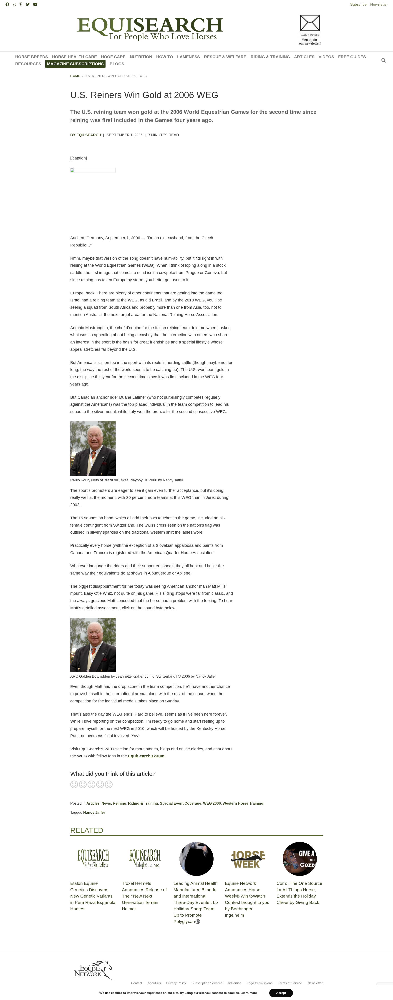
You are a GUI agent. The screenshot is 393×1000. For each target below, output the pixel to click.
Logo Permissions (259, 983)
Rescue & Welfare (225, 56)
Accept (281, 993)
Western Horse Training (243, 803)
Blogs (117, 63)
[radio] (74, 785)
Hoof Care (113, 56)
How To (164, 56)
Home (75, 76)
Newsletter (379, 4)
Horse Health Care (74, 56)
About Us (154, 983)
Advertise (234, 983)
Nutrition (141, 56)
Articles (304, 56)
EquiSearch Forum (146, 756)
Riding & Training (270, 56)
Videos (326, 56)
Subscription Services (206, 983)
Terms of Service (290, 983)
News (106, 803)
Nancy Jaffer (94, 812)
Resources (28, 63)
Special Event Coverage (180, 803)
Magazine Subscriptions (75, 63)
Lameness (188, 56)
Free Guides (352, 56)
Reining (119, 803)
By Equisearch (85, 135)
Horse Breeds (31, 56)
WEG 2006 (212, 803)
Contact (136, 983)
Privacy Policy (176, 983)
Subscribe (358, 4)
